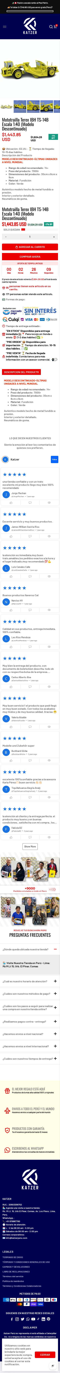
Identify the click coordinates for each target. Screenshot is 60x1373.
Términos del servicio (13, 1276)
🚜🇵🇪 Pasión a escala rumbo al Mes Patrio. (30, 3)
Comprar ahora (30, 256)
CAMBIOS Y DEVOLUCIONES (16, 1266)
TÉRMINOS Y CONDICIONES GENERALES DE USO (26, 1262)
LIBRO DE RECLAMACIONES (16, 1271)
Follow (54, 459)
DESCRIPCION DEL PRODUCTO (21, 372)
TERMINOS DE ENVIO (12, 1257)
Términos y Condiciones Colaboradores (21, 1285)
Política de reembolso (13, 1281)
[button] (30, 486)
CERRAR (45, 1354)
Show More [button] (30, 846)
